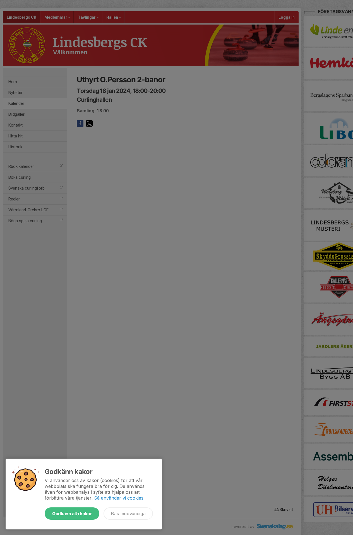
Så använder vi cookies (118, 498)
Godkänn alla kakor (72, 513)
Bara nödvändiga (128, 513)
